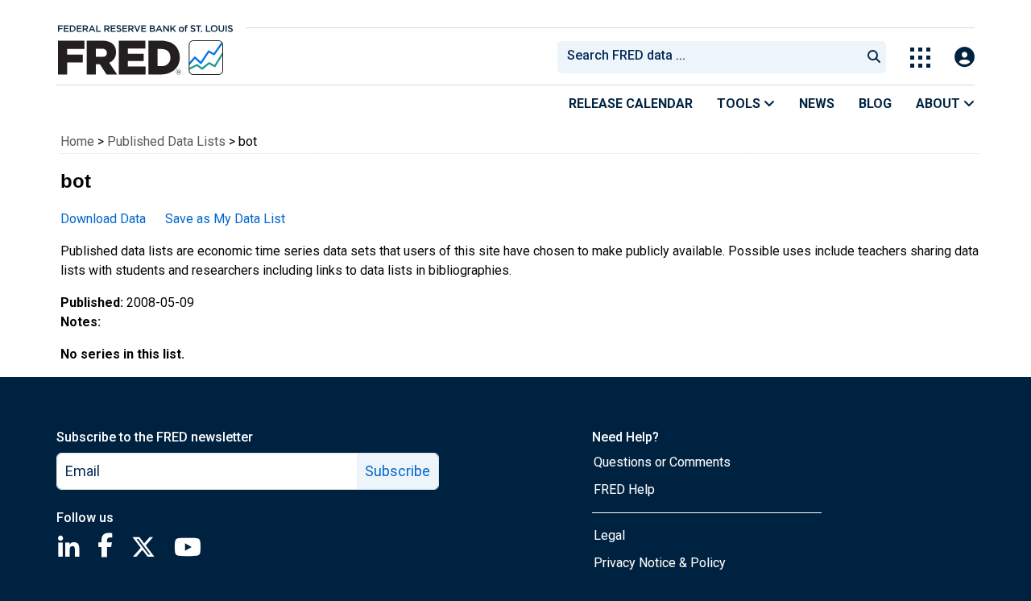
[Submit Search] (874, 57)
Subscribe (397, 470)
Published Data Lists (166, 141)
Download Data (103, 218)
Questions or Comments (662, 462)
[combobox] (708, 57)
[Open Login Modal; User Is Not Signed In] (964, 58)
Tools (740, 103)
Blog (875, 103)
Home (77, 141)
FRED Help (624, 489)
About (939, 103)
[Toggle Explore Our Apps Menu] (920, 58)
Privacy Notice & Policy (660, 562)
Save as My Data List (225, 218)
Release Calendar (631, 103)
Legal (609, 535)
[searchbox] (712, 57)
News (816, 103)
